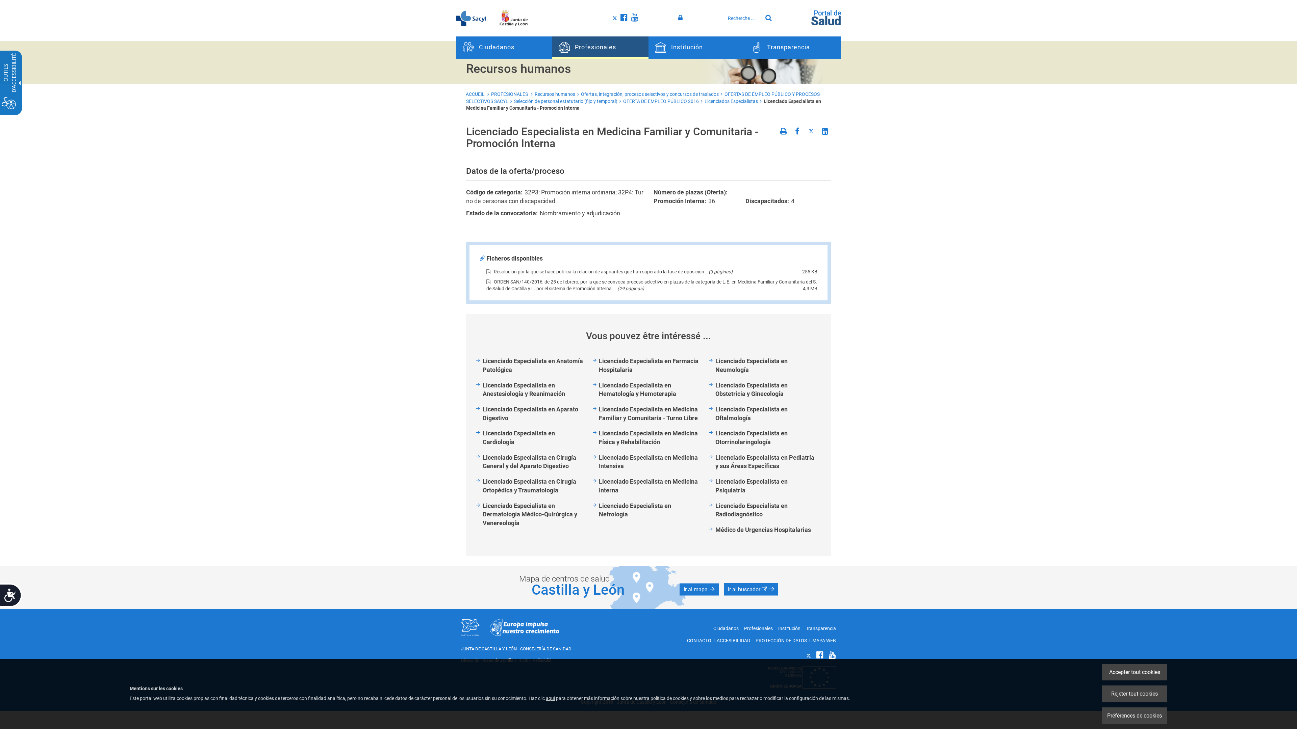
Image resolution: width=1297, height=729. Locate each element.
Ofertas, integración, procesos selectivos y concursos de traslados (650, 94)
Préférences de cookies (1134, 715)
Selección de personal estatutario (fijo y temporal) (565, 101)
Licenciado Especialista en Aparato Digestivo (530, 414)
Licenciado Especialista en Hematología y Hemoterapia (637, 390)
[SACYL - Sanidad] (471, 18)
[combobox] (743, 18)
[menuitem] (504, 47)
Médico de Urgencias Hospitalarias (763, 529)
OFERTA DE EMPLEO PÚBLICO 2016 (661, 101)
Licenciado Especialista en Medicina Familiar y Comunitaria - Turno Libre (648, 414)
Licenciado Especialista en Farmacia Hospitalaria (648, 365)
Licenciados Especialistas (731, 101)
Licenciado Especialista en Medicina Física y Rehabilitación (648, 438)
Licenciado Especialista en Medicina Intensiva (648, 462)
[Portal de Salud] (826, 17)
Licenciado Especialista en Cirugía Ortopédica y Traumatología (529, 486)
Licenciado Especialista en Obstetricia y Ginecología (751, 390)
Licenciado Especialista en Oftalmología (751, 414)
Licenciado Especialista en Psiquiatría (751, 486)
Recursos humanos (555, 94)
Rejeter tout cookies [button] (1134, 694)
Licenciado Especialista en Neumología (751, 365)
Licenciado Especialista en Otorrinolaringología (751, 438)
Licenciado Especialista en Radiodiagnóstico (751, 510)
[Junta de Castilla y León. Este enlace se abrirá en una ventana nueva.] (514, 18)
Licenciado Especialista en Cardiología (519, 438)
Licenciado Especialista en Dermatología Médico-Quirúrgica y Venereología (530, 514)
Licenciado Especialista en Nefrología (635, 510)
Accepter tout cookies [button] (1134, 672)
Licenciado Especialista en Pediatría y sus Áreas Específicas (764, 462)
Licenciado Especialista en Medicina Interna (648, 486)
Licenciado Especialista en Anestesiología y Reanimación (524, 390)
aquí (550, 698)
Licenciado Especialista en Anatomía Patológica (533, 365)
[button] (699, 589)
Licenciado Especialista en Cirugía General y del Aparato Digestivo (529, 462)
